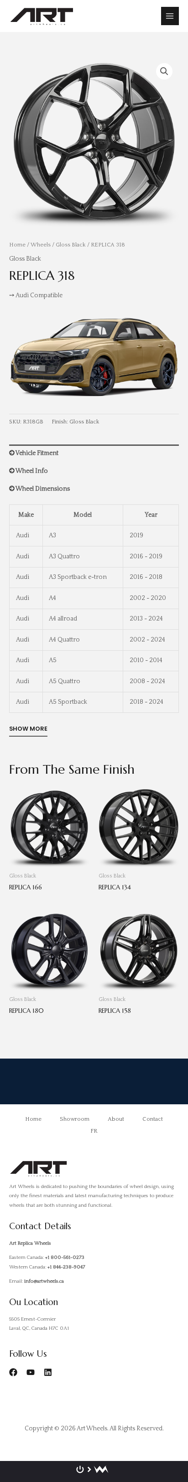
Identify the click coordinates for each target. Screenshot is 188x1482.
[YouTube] (30, 1372)
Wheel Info (31, 471)
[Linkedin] (48, 1372)
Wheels (41, 244)
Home (17, 244)
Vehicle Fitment (36, 453)
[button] (164, 71)
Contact (152, 1119)
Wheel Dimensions (42, 488)
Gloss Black (71, 244)
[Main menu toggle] (170, 16)
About (116, 1119)
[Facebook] (13, 1372)
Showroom (74, 1119)
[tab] (94, 453)
